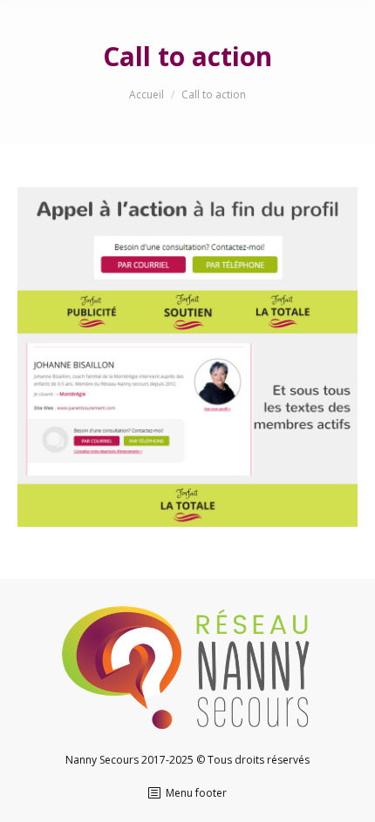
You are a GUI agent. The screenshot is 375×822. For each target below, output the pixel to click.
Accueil (146, 94)
